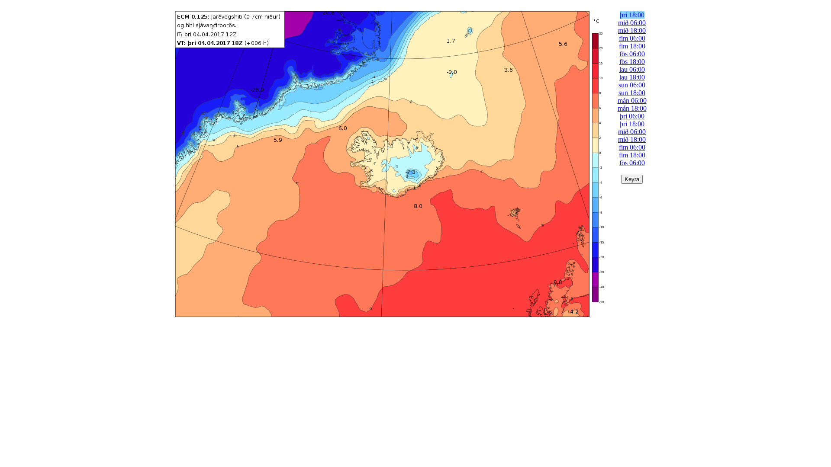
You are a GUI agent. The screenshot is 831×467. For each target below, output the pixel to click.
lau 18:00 (632, 77)
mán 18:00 (632, 108)
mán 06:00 (632, 100)
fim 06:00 (632, 38)
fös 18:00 (632, 61)
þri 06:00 (632, 116)
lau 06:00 (632, 69)
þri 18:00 (632, 15)
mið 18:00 (632, 30)
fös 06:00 (632, 54)
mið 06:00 (632, 22)
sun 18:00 (631, 92)
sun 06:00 (631, 85)
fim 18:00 (632, 46)
